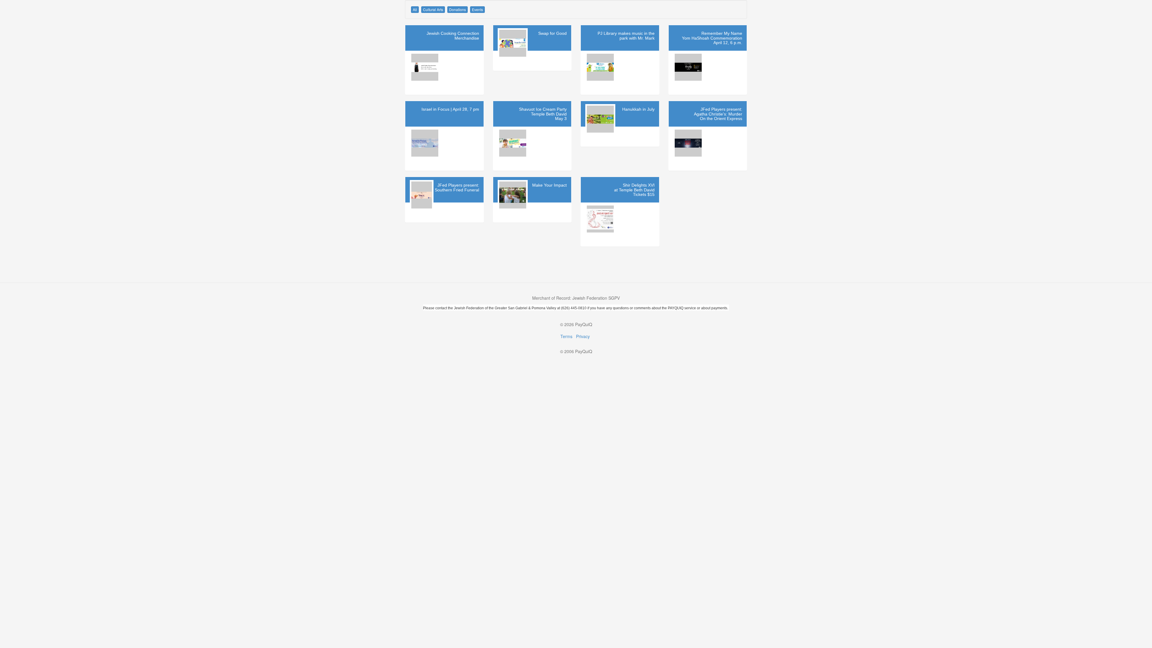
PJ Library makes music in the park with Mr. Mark (626, 35)
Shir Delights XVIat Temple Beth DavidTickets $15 (634, 190)
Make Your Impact (549, 185)
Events (477, 9)
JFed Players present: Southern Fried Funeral (457, 187)
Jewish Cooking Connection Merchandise (453, 35)
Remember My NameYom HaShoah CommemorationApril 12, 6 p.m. (712, 38)
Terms (566, 336)
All (415, 9)
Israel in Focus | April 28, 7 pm (450, 109)
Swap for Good (552, 33)
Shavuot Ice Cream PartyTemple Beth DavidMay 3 (543, 114)
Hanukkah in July (638, 109)
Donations (457, 9)
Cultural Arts (433, 9)
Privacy (583, 336)
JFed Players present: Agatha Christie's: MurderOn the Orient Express (718, 114)
